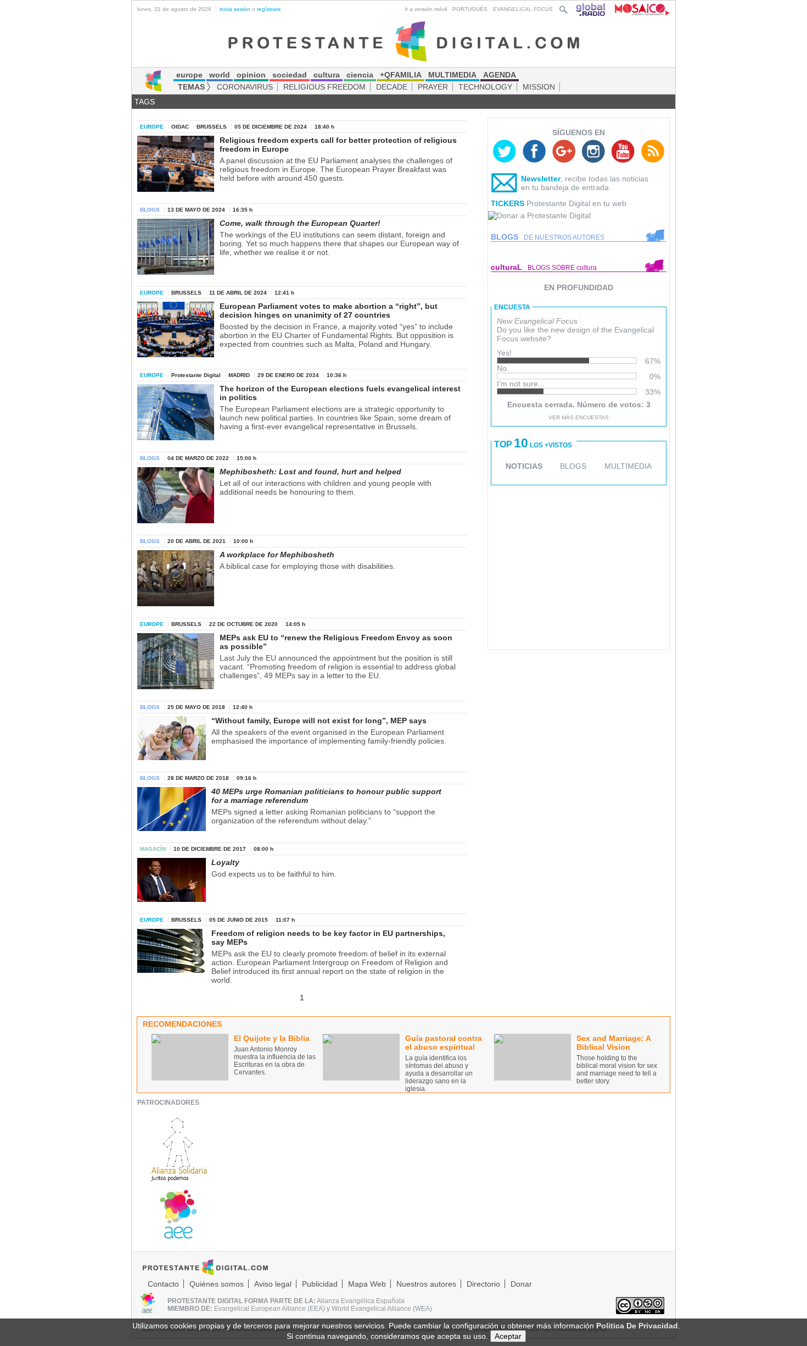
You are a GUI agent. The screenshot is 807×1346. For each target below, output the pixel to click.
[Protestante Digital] (403, 40)
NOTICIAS (524, 466)
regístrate (269, 9)
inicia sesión (235, 9)
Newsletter (541, 178)
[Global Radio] (591, 9)
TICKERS (507, 203)
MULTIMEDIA (628, 466)
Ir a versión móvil (426, 9)
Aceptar (508, 1336)
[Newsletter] (504, 185)
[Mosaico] (638, 9)
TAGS (144, 101)
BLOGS (573, 466)
